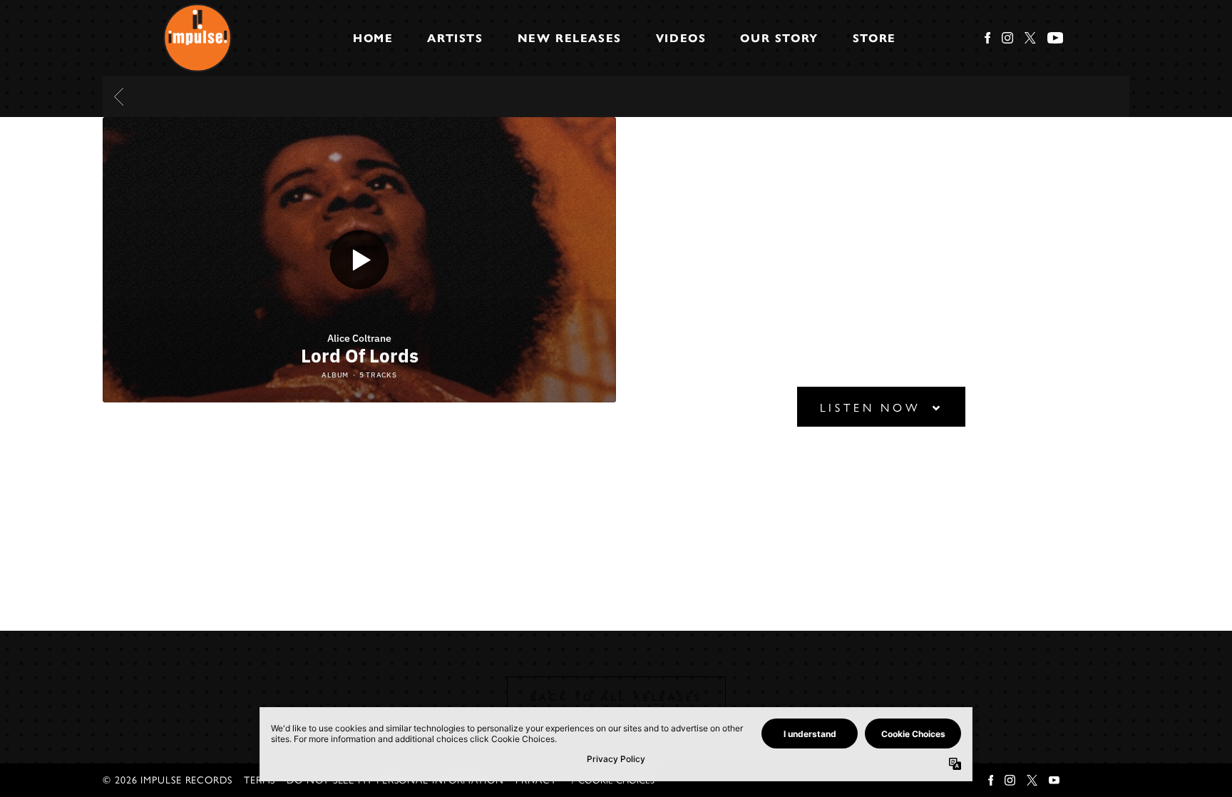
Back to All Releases (616, 697)
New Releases (570, 38)
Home (373, 38)
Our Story (779, 38)
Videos (681, 38)
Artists (455, 38)
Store (874, 38)
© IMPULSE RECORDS (167, 780)
